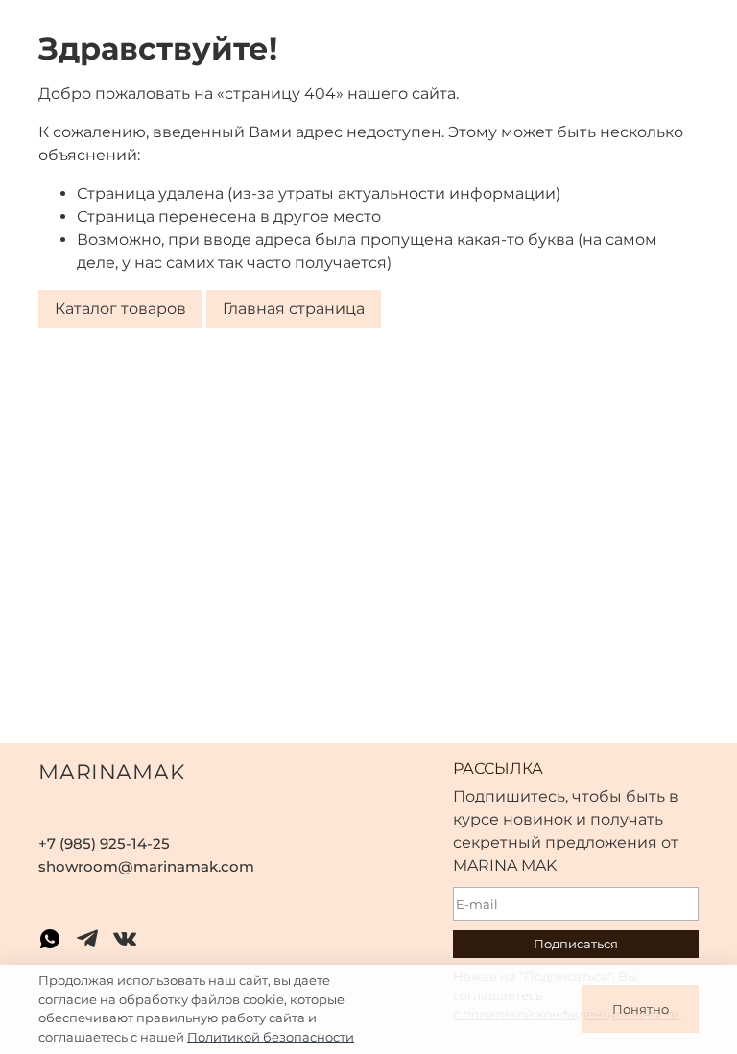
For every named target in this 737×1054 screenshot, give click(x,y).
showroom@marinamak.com (146, 866)
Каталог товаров (120, 309)
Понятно (640, 1009)
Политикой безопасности (270, 1036)
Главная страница (294, 309)
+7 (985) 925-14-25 (104, 843)
